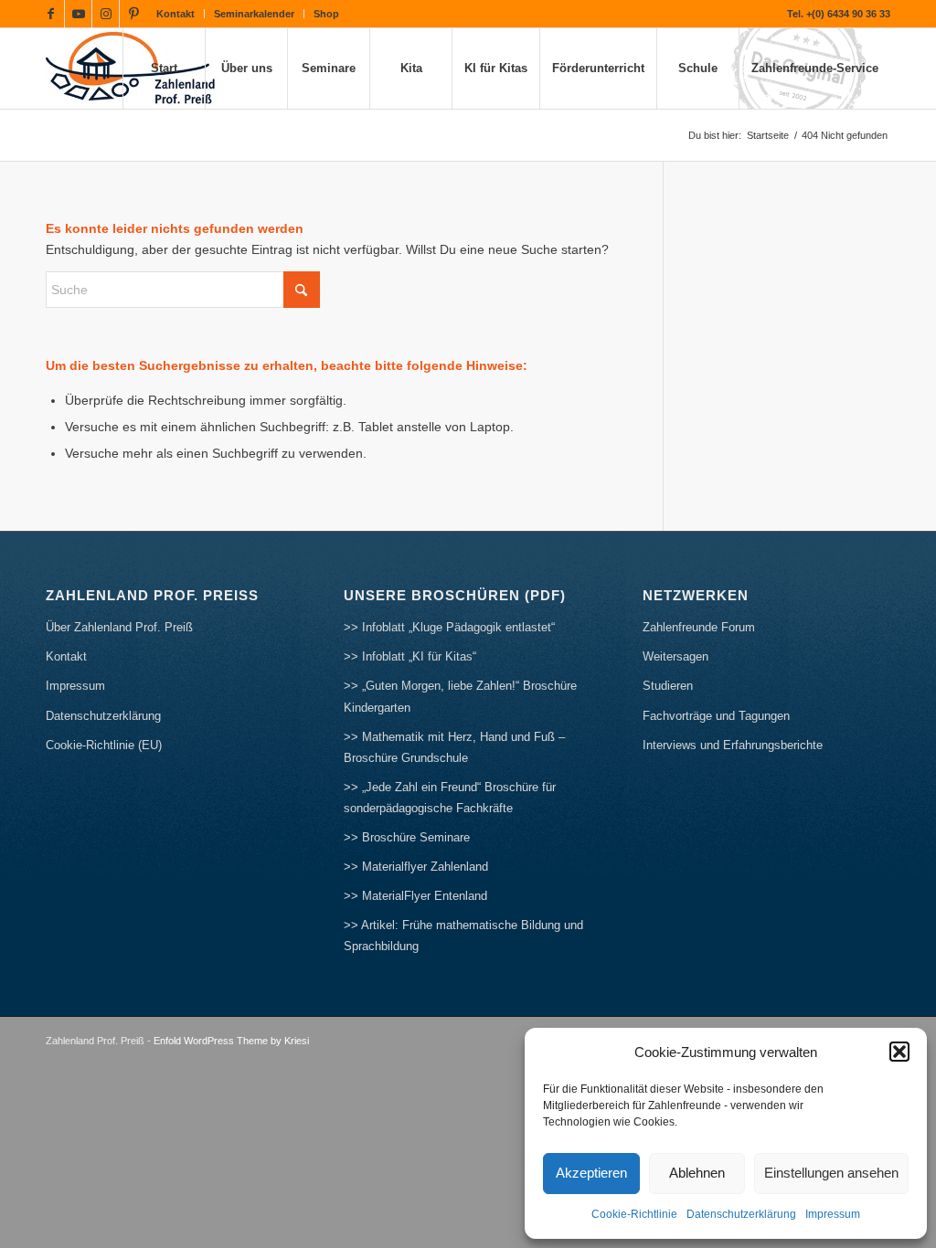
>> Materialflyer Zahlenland (416, 866)
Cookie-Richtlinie (634, 1214)
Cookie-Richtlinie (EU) (104, 745)
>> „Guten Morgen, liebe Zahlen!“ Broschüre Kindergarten (460, 696)
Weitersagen (675, 656)
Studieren (668, 686)
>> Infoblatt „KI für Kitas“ (410, 656)
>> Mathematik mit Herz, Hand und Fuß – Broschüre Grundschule (454, 747)
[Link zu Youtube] (78, 13)
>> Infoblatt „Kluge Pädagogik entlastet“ (449, 627)
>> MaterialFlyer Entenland (415, 896)
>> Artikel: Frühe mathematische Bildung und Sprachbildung (463, 935)
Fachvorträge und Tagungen (716, 716)
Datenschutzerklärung (741, 1214)
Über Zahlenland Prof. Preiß (119, 627)
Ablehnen (697, 1172)
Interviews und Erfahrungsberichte (733, 745)
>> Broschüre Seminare (407, 837)
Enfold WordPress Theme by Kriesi (231, 1040)
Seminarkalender (254, 13)
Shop (326, 13)
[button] (899, 1051)
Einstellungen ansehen (831, 1172)
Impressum (832, 1214)
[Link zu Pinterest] (133, 13)
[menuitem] (176, 13)
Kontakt (175, 13)
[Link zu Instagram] (105, 13)
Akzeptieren (591, 1172)
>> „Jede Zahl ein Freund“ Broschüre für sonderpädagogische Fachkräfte (450, 797)
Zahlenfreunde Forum (699, 627)
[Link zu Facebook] (50, 13)
